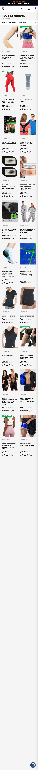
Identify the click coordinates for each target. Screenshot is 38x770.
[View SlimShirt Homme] (10, 305)
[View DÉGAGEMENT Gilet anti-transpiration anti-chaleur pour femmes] (28, 47)
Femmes (22, 23)
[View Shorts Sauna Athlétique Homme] (28, 435)
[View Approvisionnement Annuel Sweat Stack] (10, 220)
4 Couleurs (6, 51)
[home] (3, 9)
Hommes (13, 23)
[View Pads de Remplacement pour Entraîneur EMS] (10, 176)
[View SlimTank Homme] (10, 346)
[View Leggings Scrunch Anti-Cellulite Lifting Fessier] (10, 90)
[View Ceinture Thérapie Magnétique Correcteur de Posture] (10, 435)
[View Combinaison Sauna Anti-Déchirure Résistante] (28, 220)
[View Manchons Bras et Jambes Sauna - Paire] (10, 47)
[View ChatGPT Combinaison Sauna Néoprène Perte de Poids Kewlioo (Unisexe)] (10, 390)
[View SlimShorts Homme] (28, 305)
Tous (4, 23)
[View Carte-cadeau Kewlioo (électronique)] (28, 263)
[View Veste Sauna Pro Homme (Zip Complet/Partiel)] (28, 390)
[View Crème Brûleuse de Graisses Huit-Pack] (10, 133)
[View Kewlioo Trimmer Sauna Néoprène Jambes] (28, 346)
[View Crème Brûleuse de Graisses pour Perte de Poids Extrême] (28, 176)
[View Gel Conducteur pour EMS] (28, 90)
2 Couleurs (24, 225)
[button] (22, 9)
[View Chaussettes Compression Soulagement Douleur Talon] (10, 263)
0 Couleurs (24, 268)
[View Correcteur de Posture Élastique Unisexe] (28, 133)
